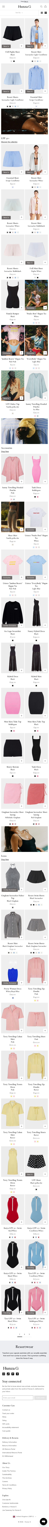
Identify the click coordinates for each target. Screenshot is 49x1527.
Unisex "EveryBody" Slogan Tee (36, 586)
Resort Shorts (13, 98)
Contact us (6, 1410)
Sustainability (7, 1474)
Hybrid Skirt (36, 678)
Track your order (8, 1413)
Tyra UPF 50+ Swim (36, 1274)
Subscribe (40, 1398)
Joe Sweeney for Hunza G (11, 1510)
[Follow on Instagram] (3, 1374)
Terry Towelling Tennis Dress (12, 1087)
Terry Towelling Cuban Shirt (12, 1039)
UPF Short (36, 1181)
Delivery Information (9, 1442)
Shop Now (5, 451)
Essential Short (13, 179)
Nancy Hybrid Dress (36, 632)
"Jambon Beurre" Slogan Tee (12, 360)
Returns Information (9, 1446)
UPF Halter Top (12, 405)
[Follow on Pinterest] (12, 1374)
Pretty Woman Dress (12, 990)
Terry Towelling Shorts (36, 1134)
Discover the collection (9, 142)
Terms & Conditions (9, 1485)
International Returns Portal (12, 1453)
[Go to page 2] (29, 1334)
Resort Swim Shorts (36, 897)
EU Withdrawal (7, 1456)
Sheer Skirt (12, 537)
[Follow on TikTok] (8, 1374)
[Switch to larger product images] (42, 12)
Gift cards (5, 1424)
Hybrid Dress (12, 678)
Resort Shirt (36, 53)
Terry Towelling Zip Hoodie (36, 991)
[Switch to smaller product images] (46, 12)
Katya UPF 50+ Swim (13, 1229)
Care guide (6, 1431)
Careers (5, 1481)
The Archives (7, 1478)
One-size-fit (6, 1500)
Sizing (4, 1420)
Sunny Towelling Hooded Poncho (36, 407)
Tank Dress (36, 489)
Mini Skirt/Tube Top (12, 723)
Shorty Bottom (13, 768)
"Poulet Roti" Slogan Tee (36, 315)
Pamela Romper (12, 315)
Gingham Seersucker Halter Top (12, 898)
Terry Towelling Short (36, 1038)
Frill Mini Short (36, 270)
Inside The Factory (9, 1471)
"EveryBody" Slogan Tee (36, 360)
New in (26, 1)
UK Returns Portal (8, 1449)
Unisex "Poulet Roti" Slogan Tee (36, 538)
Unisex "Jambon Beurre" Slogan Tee (12, 586)
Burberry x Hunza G (9, 1507)
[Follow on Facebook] (17, 1374)
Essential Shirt (36, 98)
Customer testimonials (10, 1503)
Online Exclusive (9, 626)
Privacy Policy (7, 1488)
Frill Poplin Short (12, 53)
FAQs (4, 1417)
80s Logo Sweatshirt (12, 632)
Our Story (5, 1467)
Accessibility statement (10, 1427)
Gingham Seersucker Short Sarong (13, 815)
